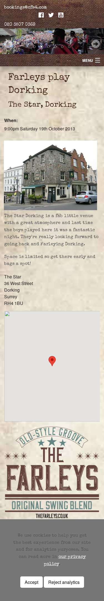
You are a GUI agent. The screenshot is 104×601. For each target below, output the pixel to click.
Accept (31, 582)
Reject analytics (64, 582)
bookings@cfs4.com (25, 8)
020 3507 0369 (19, 25)
